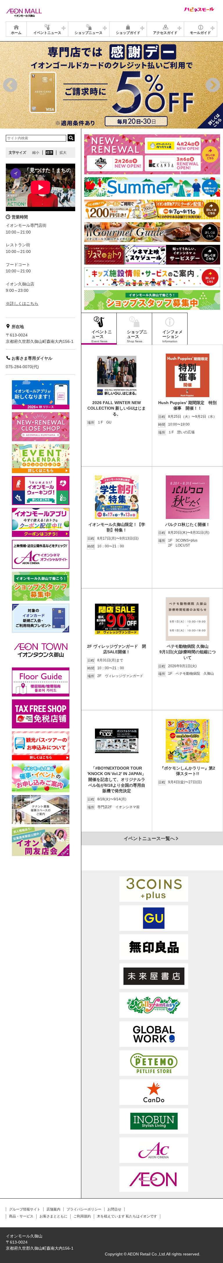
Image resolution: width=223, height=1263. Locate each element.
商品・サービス (21, 1216)
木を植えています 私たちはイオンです (127, 1216)
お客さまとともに (53, 1216)
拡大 (63, 153)
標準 (49, 153)
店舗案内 (53, 1209)
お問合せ (114, 1209)
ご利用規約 (82, 1216)
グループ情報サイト (24, 1209)
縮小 (35, 153)
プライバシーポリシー (83, 1209)
